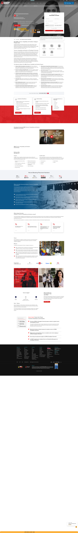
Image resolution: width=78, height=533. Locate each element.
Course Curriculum (56, 107)
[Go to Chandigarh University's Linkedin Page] (72, 0)
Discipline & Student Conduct (42, 352)
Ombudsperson (48, 349)
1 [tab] (36, 234)
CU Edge (25, 353)
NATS (22, 359)
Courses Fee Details (49, 346)
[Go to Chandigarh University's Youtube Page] (58, 359)
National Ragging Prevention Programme (34, 359)
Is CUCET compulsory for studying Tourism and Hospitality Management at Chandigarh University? (44, 337)
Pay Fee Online (26, 348)
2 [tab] (37, 234)
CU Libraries (40, 350)
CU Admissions (18, 345)
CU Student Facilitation (19, 351)
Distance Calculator (34, 351)
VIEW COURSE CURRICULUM (43, 93)
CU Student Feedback (19, 350)
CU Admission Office (19, 349)
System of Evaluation (26, 351)
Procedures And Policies (49, 350)
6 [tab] (33, 266)
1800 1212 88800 (22, 319)
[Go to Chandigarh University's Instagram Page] (73, 0)
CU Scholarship (18, 348)
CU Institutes (25, 349)
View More (18, 112)
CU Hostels (40, 345)
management (17, 39)
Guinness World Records (19, 355)
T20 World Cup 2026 (34, 356)
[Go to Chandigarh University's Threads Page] (59, 359)
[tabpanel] (20, 228)
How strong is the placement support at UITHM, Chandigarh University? (43, 334)
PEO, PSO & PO (56, 108)
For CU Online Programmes (42, 353)
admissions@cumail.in (22, 323)
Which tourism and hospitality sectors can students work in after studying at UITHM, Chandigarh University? (44, 331)
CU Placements (26, 352)
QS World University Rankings (35, 353)
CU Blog (33, 348)
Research (55, 103)
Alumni (32, 349)
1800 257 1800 (21, 321)
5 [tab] (41, 234)
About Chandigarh (34, 352)
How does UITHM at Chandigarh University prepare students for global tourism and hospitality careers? (44, 319)
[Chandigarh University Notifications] (76, 527)
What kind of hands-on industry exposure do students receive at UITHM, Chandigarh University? (43, 327)
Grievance (33, 346)
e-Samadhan (40, 351)
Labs (55, 101)
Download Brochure (25, 25)
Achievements (56, 106)
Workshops (55, 102)
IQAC (24, 345)
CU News (33, 347)
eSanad (17, 354)
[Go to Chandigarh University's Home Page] (5, 3)
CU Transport (40, 346)
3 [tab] (29, 266)
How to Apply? (18, 347)
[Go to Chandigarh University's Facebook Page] (51, 359)
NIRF (19, 359)
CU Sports (40, 347)
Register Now (32, 0)
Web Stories (49, 345)
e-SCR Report (48, 355)
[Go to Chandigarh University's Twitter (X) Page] (52, 359)
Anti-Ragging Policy (26, 359)
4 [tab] (40, 234)
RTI (32, 345)
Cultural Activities (41, 348)
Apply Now (17, 25)
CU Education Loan (19, 346)
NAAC (17, 359)
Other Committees (26, 347)
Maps (32, 350)
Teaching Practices (26, 350)
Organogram (25, 346)
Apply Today (46, 301)
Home (14, 39)
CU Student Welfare (41, 349)
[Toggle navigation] (73, 3)
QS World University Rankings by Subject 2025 (35, 355)
